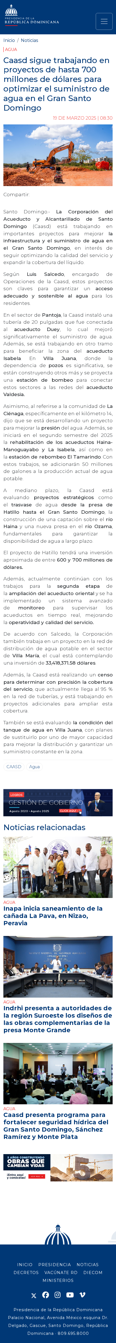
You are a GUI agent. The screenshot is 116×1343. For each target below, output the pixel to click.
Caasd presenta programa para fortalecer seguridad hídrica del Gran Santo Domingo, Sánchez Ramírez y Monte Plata (55, 1125)
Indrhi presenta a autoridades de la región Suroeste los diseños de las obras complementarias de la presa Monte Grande (57, 1019)
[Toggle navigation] (104, 21)
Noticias (29, 40)
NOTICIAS (88, 1264)
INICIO (25, 1264)
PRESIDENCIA (54, 1264)
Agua (11, 49)
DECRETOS (26, 1272)
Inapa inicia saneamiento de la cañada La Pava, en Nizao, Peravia (53, 916)
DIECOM (93, 1272)
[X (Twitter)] (34, 1295)
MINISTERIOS (58, 1280)
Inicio (9, 40)
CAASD (13, 766)
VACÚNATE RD (61, 1272)
